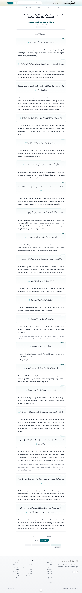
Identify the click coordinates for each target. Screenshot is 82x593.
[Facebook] (77, 572)
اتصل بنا (10, 3)
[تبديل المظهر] (15, 3)
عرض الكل (36, 540)
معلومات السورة (57, 547)
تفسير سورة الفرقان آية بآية (56, 545)
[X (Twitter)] (73, 572)
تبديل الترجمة (41, 26)
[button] (46, 8)
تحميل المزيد (43, 540)
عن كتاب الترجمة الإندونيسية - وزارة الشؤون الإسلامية (41, 545)
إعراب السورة (28, 545)
